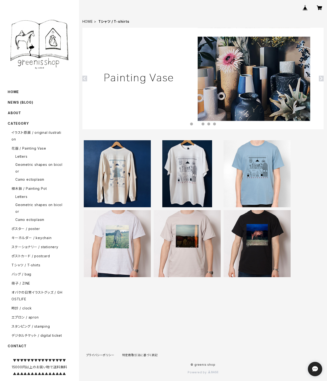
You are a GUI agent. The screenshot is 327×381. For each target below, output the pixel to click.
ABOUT (14, 113)
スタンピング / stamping (30, 326)
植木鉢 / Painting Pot (29, 188)
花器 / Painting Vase (28, 148)
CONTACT (17, 346)
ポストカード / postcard (30, 256)
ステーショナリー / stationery (34, 247)
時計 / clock (21, 308)
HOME (87, 21)
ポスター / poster (25, 229)
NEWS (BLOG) (20, 102)
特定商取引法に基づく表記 (140, 355)
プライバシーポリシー (100, 355)
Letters (21, 156)
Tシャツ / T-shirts (25, 265)
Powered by (198, 372)
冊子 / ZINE (20, 283)
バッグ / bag (21, 274)
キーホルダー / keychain (31, 238)
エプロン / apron (25, 317)
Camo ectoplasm (29, 179)
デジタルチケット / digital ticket (36, 335)
